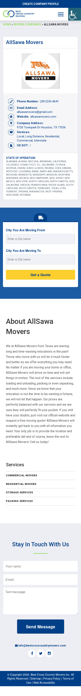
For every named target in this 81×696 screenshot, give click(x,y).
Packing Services (19, 501)
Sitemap (35, 678)
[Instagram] (49, 653)
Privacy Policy (51, 678)
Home (7, 24)
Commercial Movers (21, 475)
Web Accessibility (44, 682)
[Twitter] (40, 653)
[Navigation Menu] (61, 14)
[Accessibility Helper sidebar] (74, 14)
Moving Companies (27, 24)
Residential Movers (21, 484)
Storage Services (19, 492)
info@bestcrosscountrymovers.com (42, 645)
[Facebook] (32, 653)
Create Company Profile (40, 3)
